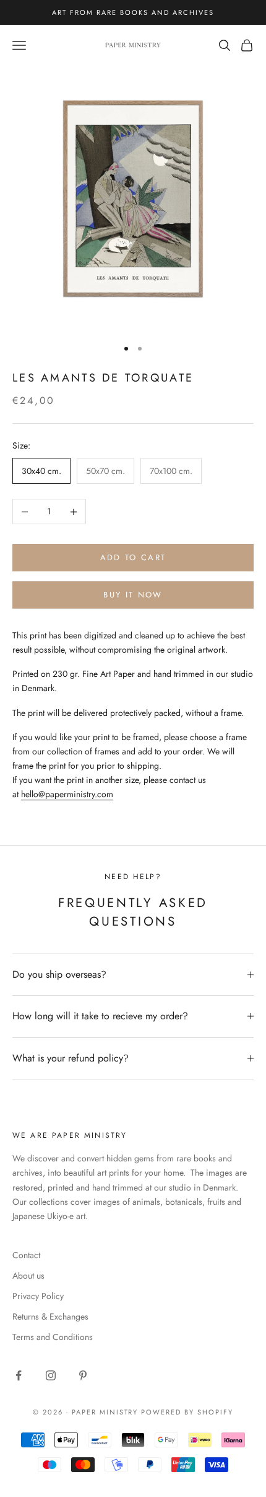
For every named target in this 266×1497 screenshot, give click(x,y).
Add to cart (133, 557)
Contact (26, 1255)
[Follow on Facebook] (18, 1375)
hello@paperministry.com (67, 794)
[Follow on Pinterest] (83, 1375)
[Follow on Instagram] (51, 1375)
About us (28, 1275)
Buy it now (132, 595)
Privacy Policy (38, 1296)
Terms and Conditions (52, 1337)
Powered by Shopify (187, 1412)
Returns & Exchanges (50, 1316)
